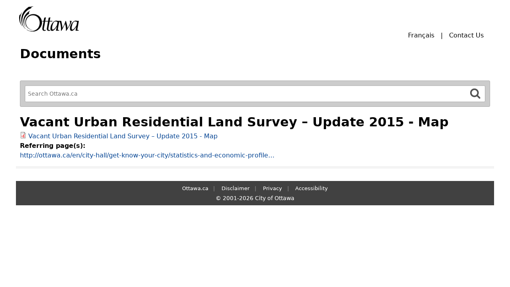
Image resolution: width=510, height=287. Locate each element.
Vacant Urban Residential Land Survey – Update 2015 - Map (123, 136)
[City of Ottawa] (49, 19)
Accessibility (311, 188)
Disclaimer (235, 188)
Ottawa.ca (195, 188)
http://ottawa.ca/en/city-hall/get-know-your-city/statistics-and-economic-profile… (147, 155)
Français (421, 35)
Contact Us (466, 35)
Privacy (272, 188)
